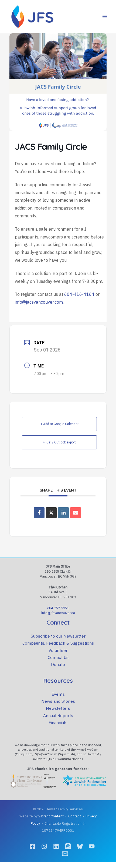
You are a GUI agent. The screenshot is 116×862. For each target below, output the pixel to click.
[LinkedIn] (56, 846)
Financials (58, 722)
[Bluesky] (80, 846)
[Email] (75, 512)
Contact (74, 816)
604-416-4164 (79, 294)
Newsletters (58, 708)
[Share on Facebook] (39, 512)
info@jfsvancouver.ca (58, 613)
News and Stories (58, 701)
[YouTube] (92, 846)
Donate (58, 664)
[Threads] (68, 846)
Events (58, 694)
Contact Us (58, 657)
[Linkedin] (63, 512)
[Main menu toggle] (105, 16)
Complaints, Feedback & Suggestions (58, 643)
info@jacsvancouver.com (39, 302)
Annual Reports (58, 715)
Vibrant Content (51, 816)
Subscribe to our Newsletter (58, 636)
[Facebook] (32, 846)
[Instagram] (44, 846)
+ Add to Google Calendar (59, 424)
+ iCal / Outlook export (59, 442)
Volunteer (58, 650)
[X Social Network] (51, 512)
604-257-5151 (58, 608)
